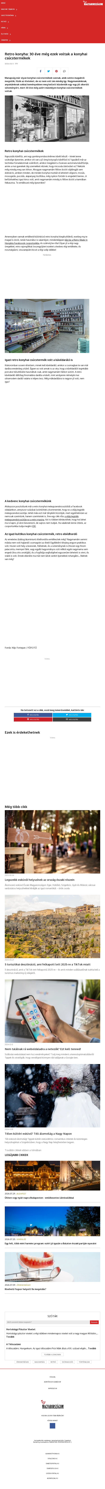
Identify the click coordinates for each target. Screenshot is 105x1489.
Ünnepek (4, 40)
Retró (3, 21)
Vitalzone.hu (52, 1458)
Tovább (10, 1336)
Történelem (84, 1362)
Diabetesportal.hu (52, 1463)
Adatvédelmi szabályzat (52, 1382)
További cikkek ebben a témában (23, 1150)
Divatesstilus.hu (52, 1468)
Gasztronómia (7, 15)
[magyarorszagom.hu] (93, 4)
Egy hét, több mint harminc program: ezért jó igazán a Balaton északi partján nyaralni (50, 1243)
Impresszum (52, 1388)
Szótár (52, 1316)
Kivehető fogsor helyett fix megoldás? (25, 1289)
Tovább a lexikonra (52, 1355)
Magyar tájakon (8, 9)
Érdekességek (23, 1362)
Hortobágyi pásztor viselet (20, 1329)
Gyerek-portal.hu (52, 1473)
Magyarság (40, 1362)
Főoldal (53, 1377)
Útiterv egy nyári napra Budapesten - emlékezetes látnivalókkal (39, 1197)
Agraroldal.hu (52, 1478)
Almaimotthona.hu (52, 1453)
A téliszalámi (13, 1344)
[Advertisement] (47, 276)
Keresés (94, 1322)
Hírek (3, 28)
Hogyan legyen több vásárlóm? (52, 1415)
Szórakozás (67, 1362)
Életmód (4, 34)
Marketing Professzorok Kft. (60, 1442)
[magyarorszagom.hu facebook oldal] (52, 1426)
